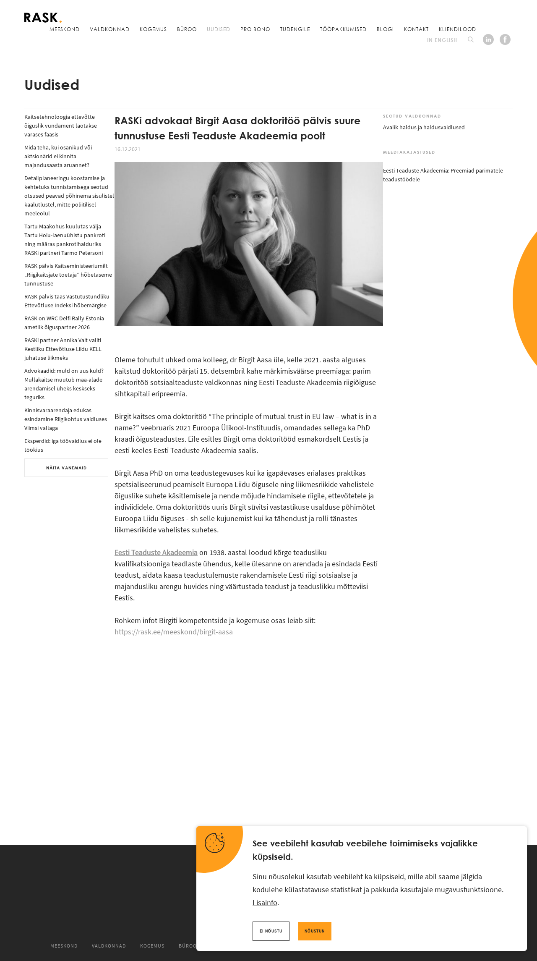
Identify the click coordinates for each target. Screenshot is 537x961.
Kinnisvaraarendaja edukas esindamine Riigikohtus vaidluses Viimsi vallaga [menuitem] (65, 419)
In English (442, 40)
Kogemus (153, 29)
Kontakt (416, 29)
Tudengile (295, 29)
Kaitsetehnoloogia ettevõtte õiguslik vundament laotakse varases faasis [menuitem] (60, 125)
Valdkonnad (110, 29)
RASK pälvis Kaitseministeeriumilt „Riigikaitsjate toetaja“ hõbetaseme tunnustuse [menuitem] (68, 274)
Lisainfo (265, 902)
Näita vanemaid (66, 468)
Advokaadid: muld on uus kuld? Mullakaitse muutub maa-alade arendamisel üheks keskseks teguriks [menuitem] (64, 384)
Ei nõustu (271, 931)
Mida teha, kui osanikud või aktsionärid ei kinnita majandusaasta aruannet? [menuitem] (58, 156)
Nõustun (315, 931)
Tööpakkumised (343, 29)
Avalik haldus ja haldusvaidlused (424, 127)
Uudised (218, 29)
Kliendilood (457, 29)
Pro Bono (255, 29)
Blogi (385, 29)
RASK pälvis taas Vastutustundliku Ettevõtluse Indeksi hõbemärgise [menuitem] (66, 301)
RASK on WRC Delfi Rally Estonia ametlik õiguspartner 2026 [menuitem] (64, 322)
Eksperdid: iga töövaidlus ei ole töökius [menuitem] (63, 445)
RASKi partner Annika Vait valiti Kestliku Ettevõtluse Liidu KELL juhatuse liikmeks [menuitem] (63, 348)
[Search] (471, 39)
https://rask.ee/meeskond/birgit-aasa (174, 631)
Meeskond (65, 29)
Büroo (187, 29)
